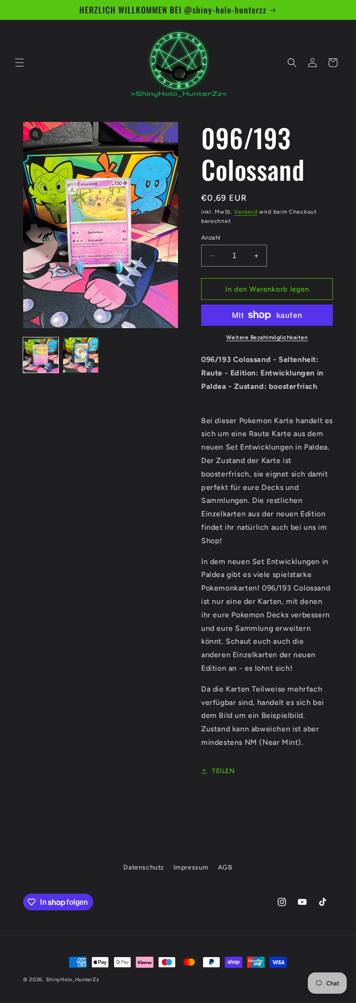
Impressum (191, 867)
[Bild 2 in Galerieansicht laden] (80, 355)
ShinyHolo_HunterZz (72, 980)
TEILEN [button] (223, 771)
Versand (245, 212)
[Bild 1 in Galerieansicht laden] (40, 355)
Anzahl (210, 237)
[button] (19, 62)
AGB (225, 867)
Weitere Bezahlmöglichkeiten (267, 337)
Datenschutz (143, 867)
